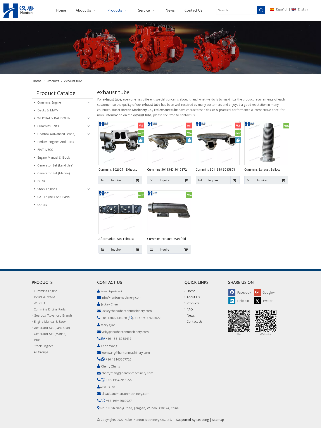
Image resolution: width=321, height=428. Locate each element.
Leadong (202, 420)
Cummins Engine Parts (50, 309)
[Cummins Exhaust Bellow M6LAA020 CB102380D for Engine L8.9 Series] (266, 143)
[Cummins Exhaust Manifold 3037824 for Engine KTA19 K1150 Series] (169, 212)
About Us (193, 297)
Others (42, 205)
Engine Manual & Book (53, 157)
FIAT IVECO (45, 149)
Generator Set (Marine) (53, 173)
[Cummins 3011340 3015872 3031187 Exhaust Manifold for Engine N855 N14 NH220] (169, 143)
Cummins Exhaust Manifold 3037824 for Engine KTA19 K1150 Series (166, 239)
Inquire (116, 180)
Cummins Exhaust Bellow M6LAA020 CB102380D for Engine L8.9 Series (263, 169)
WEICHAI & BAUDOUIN (54, 118)
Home (191, 291)
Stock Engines (47, 189)
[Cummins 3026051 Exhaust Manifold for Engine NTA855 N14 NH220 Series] (120, 143)
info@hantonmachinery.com (122, 297)
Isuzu (41, 181)
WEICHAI (40, 303)
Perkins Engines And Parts (55, 142)
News (191, 315)
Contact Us (194, 321)
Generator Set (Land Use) (55, 165)
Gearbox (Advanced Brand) (56, 134)
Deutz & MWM (48, 110)
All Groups (41, 352)
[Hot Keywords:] (261, 10)
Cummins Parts (48, 126)
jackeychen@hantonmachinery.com (127, 311)
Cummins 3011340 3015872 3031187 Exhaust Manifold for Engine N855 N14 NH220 (168, 169)
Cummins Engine (49, 102)
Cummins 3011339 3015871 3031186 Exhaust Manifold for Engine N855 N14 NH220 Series (217, 169)
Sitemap (218, 420)
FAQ (190, 309)
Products (193, 303)
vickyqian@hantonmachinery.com (125, 332)
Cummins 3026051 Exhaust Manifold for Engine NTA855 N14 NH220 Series (118, 169)
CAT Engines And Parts (53, 197)
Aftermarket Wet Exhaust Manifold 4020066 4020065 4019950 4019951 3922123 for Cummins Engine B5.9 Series (120, 239)
